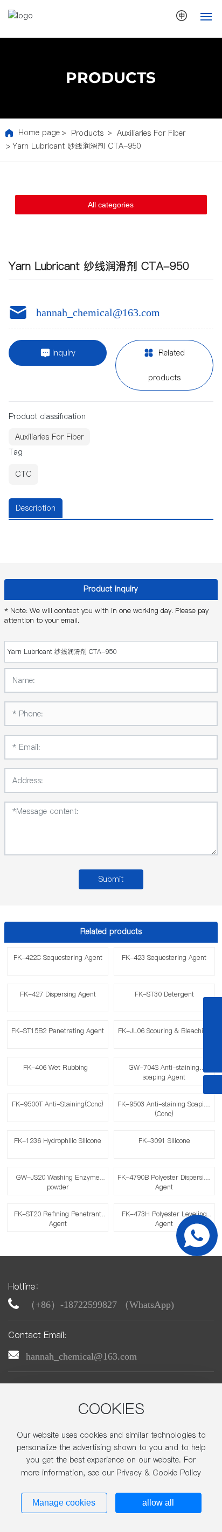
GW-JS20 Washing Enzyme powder (58, 1182)
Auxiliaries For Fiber (151, 133)
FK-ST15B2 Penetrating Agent (57, 1030)
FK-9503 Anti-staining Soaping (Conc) (164, 1108)
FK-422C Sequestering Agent (57, 957)
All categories (111, 204)
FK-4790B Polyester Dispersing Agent (164, 1182)
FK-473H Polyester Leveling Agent (164, 1218)
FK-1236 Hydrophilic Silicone (57, 1140)
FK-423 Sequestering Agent (164, 957)
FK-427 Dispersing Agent (58, 994)
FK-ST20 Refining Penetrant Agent (57, 1218)
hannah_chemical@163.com (98, 312)
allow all (158, 1502)
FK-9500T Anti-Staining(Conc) (57, 1104)
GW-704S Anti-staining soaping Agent (164, 1072)
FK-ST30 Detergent (164, 994)
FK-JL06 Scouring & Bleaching (164, 1030)
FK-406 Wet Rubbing (57, 1067)
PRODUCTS (111, 77)
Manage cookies (63, 1502)
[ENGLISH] (182, 15)
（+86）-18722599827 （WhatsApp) (100, 1304)
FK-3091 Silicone (164, 1140)
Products (87, 133)
